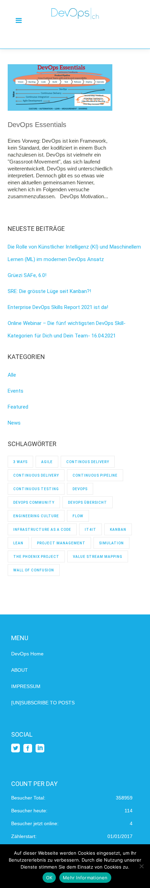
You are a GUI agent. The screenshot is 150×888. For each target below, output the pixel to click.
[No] (141, 866)
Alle (12, 375)
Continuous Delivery (36, 475)
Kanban (118, 529)
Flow (78, 516)
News (14, 423)
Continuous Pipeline (95, 475)
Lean (18, 543)
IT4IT (90, 529)
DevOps (80, 489)
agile (47, 462)
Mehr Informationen (85, 877)
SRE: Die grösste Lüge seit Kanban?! (49, 291)
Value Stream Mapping (97, 557)
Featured (18, 407)
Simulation (111, 543)
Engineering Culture (36, 516)
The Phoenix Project (36, 557)
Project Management (61, 543)
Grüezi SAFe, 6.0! (27, 275)
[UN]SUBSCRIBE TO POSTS (43, 702)
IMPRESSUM (25, 686)
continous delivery (87, 462)
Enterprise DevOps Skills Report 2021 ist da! (58, 307)
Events (15, 391)
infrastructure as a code (42, 529)
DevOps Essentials (37, 124)
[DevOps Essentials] (60, 87)
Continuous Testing (36, 489)
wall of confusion (33, 570)
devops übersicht (87, 502)
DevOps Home (27, 653)
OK (49, 877)
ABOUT (19, 670)
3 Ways (20, 462)
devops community (33, 502)
